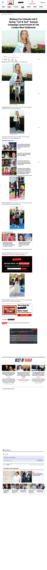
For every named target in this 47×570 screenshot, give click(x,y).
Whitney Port (10, 14)
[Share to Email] (16, 59)
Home (3, 14)
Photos (5, 14)
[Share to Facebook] (5, 59)
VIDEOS (35, 6)
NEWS (3, 6)
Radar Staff (5, 56)
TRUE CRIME (22, 7)
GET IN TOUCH (24, 315)
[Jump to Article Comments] (2, 59)
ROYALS (29, 6)
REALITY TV (9, 7)
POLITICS (16, 6)
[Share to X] (9, 59)
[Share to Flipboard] (12, 59)
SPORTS (41, 6)
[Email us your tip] (11, 4)
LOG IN (43, 2)
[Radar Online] (21, 2)
